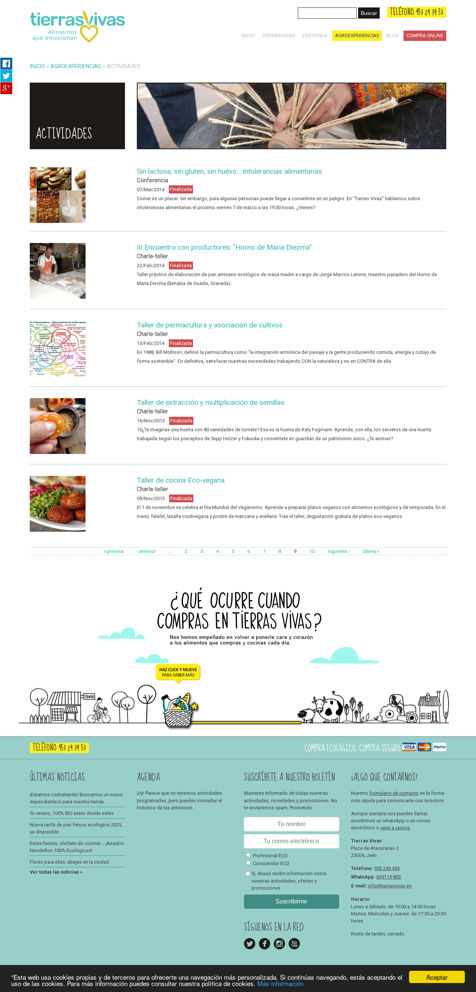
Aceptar (437, 977)
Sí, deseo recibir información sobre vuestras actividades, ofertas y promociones (289, 880)
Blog (392, 35)
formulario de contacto (394, 793)
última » (371, 551)
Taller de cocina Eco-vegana (181, 480)
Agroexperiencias (357, 35)
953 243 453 (387, 868)
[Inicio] (77, 44)
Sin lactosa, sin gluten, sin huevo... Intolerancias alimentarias (229, 171)
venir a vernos (395, 828)
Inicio (248, 35)
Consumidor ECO (271, 863)
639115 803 (388, 877)
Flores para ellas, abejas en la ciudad (69, 862)
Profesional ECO (270, 855)
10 (312, 551)
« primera (113, 551)
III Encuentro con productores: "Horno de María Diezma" (224, 247)
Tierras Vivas (279, 35)
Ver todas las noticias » (56, 872)
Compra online (424, 35)
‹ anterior (145, 551)
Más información (280, 983)
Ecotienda (314, 35)
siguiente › (339, 551)
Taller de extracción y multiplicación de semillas (210, 402)
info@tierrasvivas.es (390, 886)
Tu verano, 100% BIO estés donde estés (72, 813)
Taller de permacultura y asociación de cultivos (210, 325)
